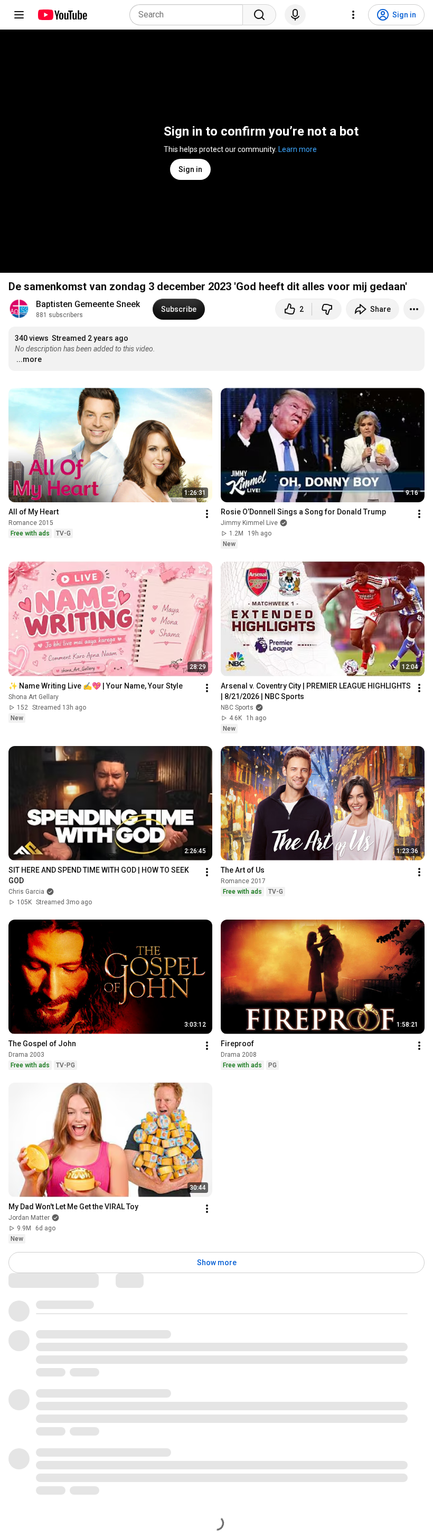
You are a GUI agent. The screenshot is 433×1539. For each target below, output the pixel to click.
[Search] (259, 14)
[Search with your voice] (295, 14)
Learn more (297, 149)
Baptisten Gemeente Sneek (88, 304)
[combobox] (189, 14)
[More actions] (414, 309)
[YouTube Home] (62, 15)
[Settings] (353, 14)
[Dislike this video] (327, 309)
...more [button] (29, 359)
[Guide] (19, 14)
